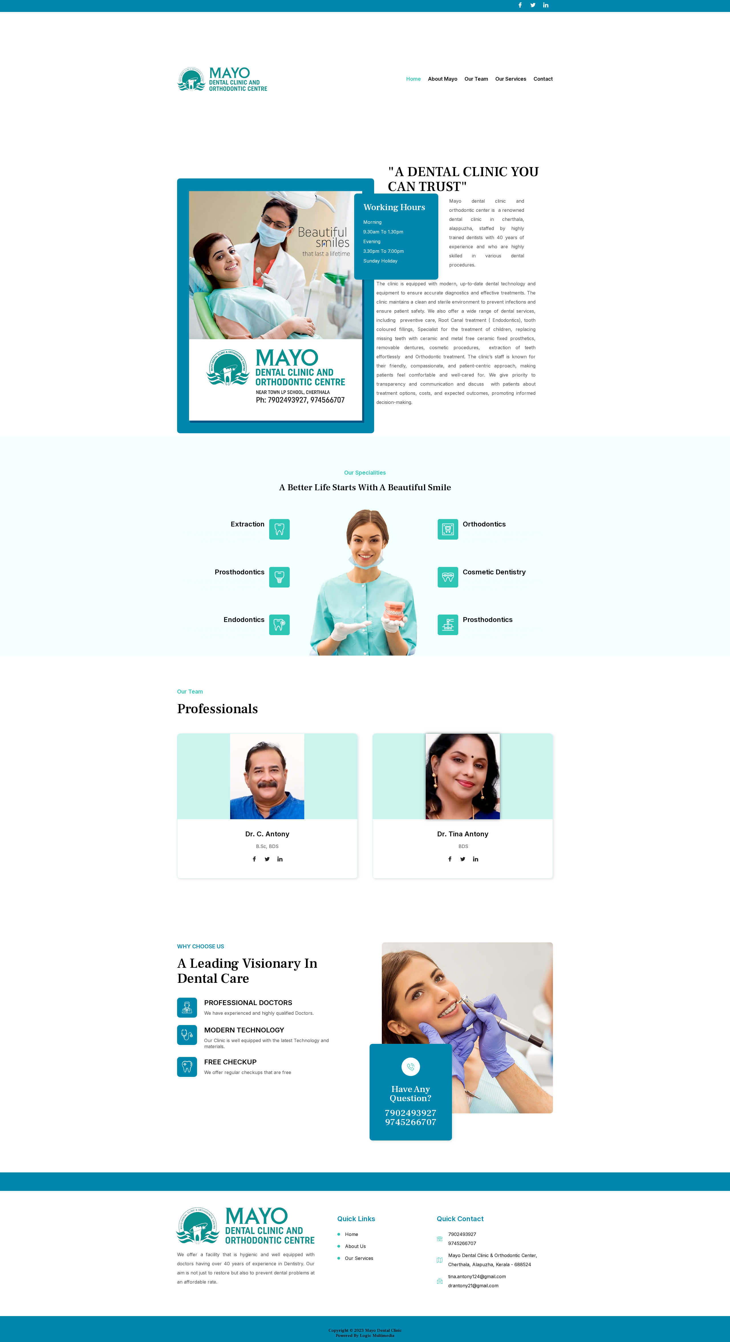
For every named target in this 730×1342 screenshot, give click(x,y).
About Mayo (442, 79)
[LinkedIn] (546, 5)
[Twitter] (533, 5)
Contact (543, 79)
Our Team (476, 79)
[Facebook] (520, 5)
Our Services (510, 79)
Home (413, 79)
